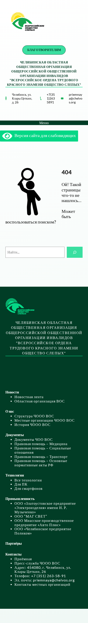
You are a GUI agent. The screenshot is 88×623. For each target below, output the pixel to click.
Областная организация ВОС (39, 401)
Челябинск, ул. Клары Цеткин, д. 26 (22, 98)
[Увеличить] (35, 102)
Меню (44, 123)
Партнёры (13, 543)
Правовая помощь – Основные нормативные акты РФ (40, 463)
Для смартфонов (28, 488)
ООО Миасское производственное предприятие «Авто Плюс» (44, 522)
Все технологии (28, 480)
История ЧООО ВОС (32, 425)
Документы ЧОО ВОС (33, 439)
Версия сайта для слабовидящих (44, 135)
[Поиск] (75, 252)
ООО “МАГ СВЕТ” (30, 516)
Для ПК (21, 484)
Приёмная (23, 559)
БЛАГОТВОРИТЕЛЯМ (44, 50)
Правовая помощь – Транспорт (41, 457)
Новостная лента (29, 397)
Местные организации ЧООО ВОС (44, 420)
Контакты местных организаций (42, 584)
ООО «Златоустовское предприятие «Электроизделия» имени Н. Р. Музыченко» (45, 507)
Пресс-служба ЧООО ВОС (37, 563)
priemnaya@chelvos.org (75, 98)
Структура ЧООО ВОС (34, 416)
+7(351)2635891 (51, 98)
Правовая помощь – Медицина (40, 444)
